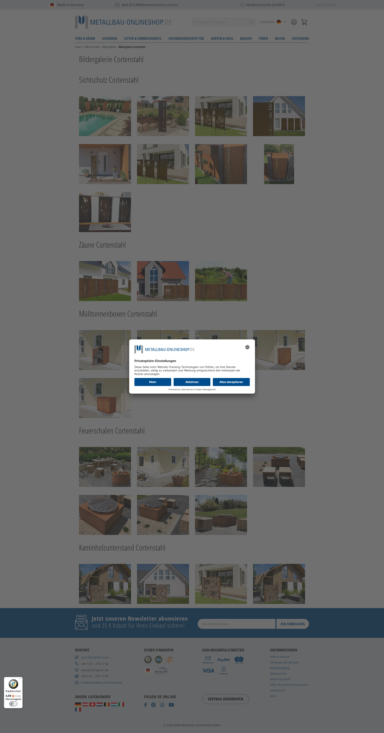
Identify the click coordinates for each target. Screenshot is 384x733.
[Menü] (20, 679)
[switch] (13, 703)
